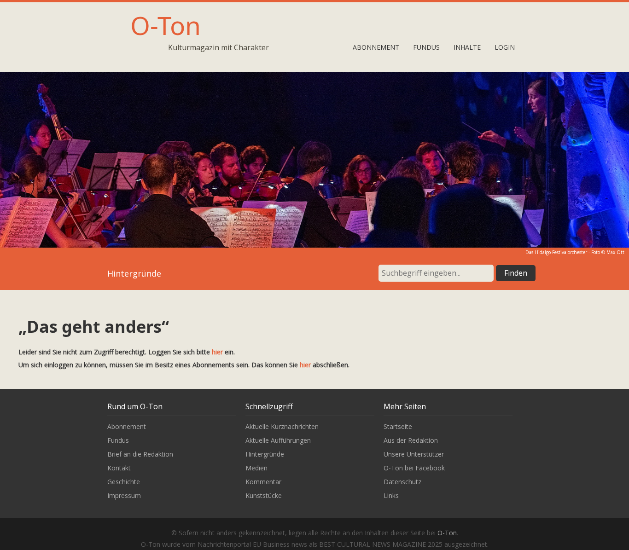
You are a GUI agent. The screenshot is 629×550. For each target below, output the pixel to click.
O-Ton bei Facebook (414, 467)
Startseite (398, 426)
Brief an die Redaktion (140, 454)
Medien (256, 467)
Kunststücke (263, 495)
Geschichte (123, 481)
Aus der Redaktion (411, 440)
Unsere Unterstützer (414, 454)
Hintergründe (264, 454)
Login (505, 47)
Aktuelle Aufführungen (278, 440)
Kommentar (263, 481)
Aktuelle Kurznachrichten (282, 426)
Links (391, 495)
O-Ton (165, 25)
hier (217, 351)
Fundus (426, 47)
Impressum (124, 495)
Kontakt (119, 467)
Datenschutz (402, 481)
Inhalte (467, 47)
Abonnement (376, 47)
